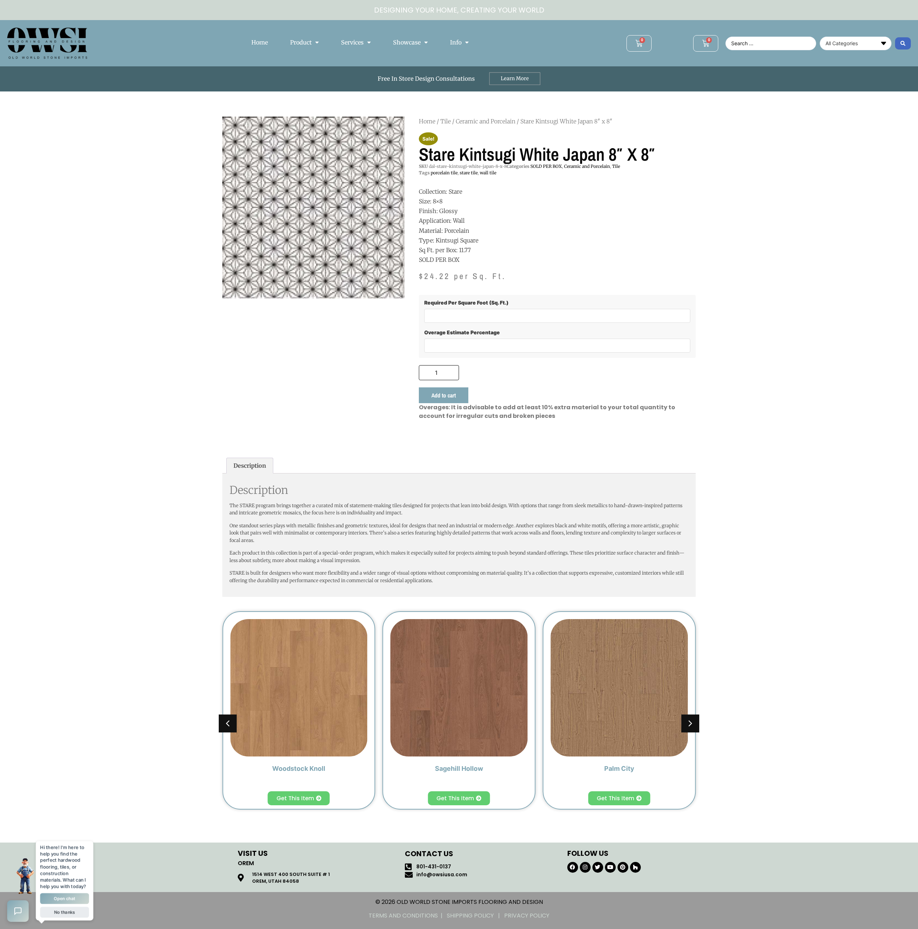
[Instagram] (585, 867)
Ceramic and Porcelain (485, 121)
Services (352, 42)
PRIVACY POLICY (526, 915)
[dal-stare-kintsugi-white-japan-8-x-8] (313, 208)
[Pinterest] (622, 867)
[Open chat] (18, 911)
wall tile (488, 172)
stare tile (469, 172)
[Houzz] (635, 867)
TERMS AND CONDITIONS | (408, 915)
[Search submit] (903, 43)
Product (301, 42)
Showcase (407, 42)
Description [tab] (249, 465)
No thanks (64, 912)
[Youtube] (610, 867)
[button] (690, 723)
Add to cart (443, 395)
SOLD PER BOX (546, 166)
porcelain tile (444, 172)
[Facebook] (572, 867)
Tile (445, 121)
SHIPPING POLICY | (475, 915)
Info (456, 42)
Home (259, 42)
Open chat (64, 898)
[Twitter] (597, 867)
